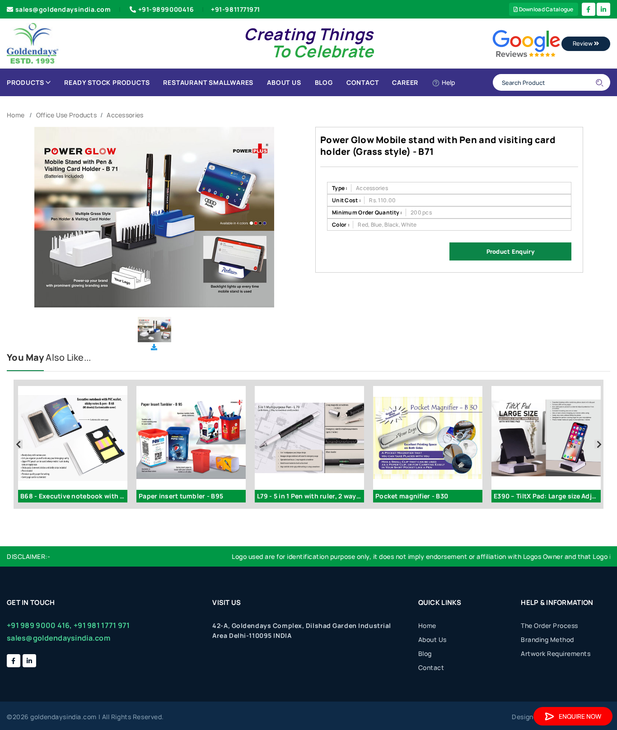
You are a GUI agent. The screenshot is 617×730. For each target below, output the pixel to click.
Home (15, 115)
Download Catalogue (545, 9)
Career (405, 82)
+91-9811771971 (235, 9)
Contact (362, 82)
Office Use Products (66, 115)
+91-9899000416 (166, 9)
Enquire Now (580, 716)
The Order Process (549, 625)
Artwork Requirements (555, 653)
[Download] (154, 347)
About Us (284, 82)
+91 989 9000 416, (39, 625)
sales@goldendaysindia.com (63, 9)
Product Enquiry (510, 251)
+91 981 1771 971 (102, 625)
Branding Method (547, 639)
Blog (324, 82)
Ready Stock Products (107, 82)
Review (583, 43)
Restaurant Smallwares (208, 82)
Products (25, 82)
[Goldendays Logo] (33, 42)
